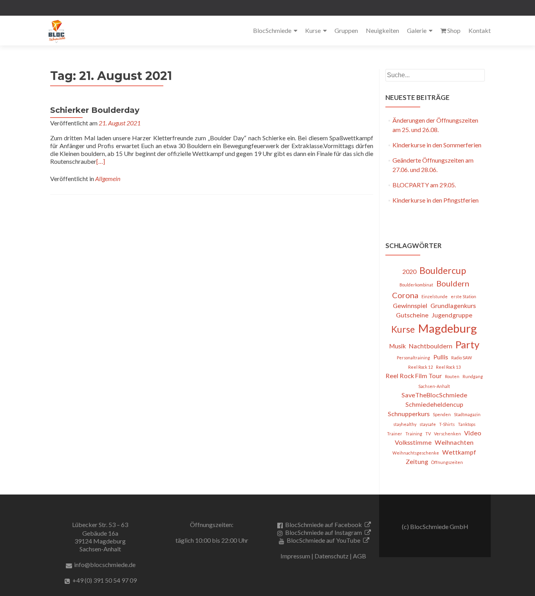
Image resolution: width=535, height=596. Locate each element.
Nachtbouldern (430, 346)
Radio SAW (461, 357)
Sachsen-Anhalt (434, 386)
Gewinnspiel (410, 305)
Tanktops (466, 424)
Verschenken (447, 433)
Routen (452, 376)
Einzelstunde (434, 296)
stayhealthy (404, 424)
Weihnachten (454, 442)
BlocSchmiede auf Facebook (323, 524)
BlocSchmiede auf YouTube (323, 540)
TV (428, 433)
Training (413, 433)
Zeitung (417, 461)
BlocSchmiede (272, 30)
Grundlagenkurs (453, 305)
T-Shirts (447, 424)
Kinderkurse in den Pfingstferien (435, 200)
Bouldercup (442, 270)
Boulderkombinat (416, 284)
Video (472, 433)
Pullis (440, 356)
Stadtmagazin (467, 414)
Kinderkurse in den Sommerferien (436, 145)
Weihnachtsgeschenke (415, 452)
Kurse (313, 30)
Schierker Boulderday (94, 110)
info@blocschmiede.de (105, 564)
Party (467, 344)
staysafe (427, 424)
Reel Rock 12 (420, 367)
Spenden (442, 414)
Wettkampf (459, 452)
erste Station (463, 296)
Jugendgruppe (452, 315)
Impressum (295, 556)
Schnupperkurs (409, 413)
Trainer (394, 433)
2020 (409, 271)
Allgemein (107, 178)
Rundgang (473, 376)
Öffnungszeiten (447, 462)
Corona (405, 295)
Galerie (417, 30)
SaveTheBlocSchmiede (434, 395)
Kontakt (479, 30)
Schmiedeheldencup (434, 404)
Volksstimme (413, 442)
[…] (100, 161)
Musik (397, 346)
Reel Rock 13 (448, 367)
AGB (359, 556)
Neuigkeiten (382, 30)
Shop (454, 30)
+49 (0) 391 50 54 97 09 (104, 580)
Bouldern (452, 283)
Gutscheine (412, 315)
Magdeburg (447, 328)
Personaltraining (413, 357)
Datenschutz (331, 556)
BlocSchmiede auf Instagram (323, 532)
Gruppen (346, 30)
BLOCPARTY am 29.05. (424, 184)
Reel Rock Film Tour (413, 375)
